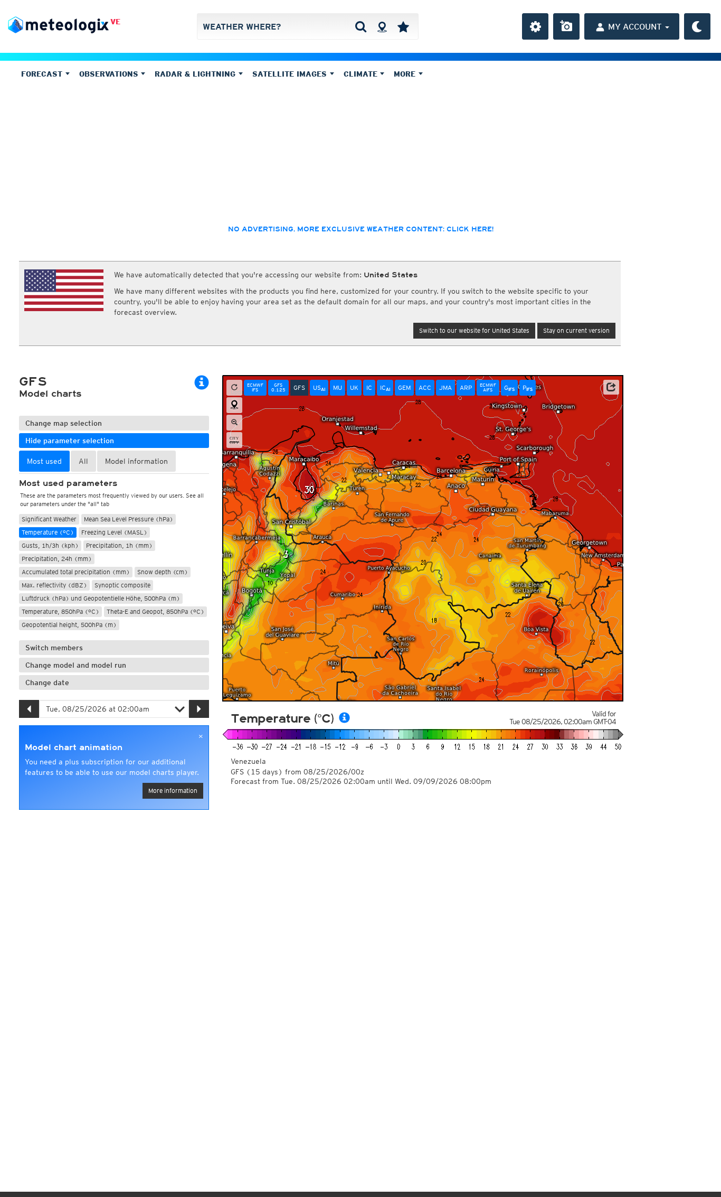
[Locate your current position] (234, 405)
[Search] (361, 26)
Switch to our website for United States (474, 330)
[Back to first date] (234, 388)
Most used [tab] (44, 461)
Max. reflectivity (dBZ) (54, 585)
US (319, 388)
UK (354, 387)
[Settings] (535, 26)
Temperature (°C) (48, 532)
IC (369, 387)
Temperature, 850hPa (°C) (60, 611)
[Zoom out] (234, 423)
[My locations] (403, 26)
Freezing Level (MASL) (114, 532)
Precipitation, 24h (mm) (57, 559)
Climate (362, 74)
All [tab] (83, 461)
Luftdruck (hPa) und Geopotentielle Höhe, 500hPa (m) (101, 598)
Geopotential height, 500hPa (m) (69, 625)
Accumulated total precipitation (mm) (76, 572)
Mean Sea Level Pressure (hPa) (128, 519)
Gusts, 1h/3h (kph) (50, 545)
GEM (404, 387)
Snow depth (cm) (162, 572)
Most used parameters (68, 483)
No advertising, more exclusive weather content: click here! (361, 229)
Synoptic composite (122, 585)
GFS (299, 387)
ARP (466, 387)
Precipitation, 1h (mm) (119, 545)
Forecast (43, 74)
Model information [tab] (136, 461)
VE (115, 21)
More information (172, 790)
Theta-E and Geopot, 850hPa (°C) (155, 611)
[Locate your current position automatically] (382, 26)
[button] (611, 387)
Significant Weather (49, 519)
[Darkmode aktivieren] (697, 26)
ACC (425, 387)
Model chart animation (73, 747)
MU (337, 387)
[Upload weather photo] (566, 26)
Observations (110, 74)
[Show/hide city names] (234, 440)
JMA (445, 387)
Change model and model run (75, 665)
